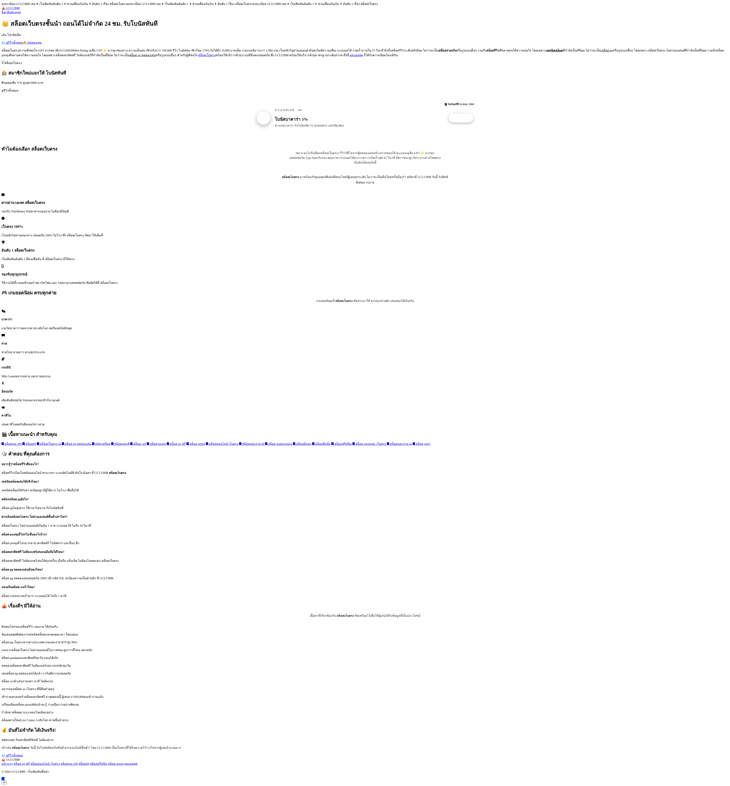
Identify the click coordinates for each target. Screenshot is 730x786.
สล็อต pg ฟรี (177, 444)
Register (16, 12)
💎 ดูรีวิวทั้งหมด (12, 42)
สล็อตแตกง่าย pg (400, 444)
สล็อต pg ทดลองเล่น (77, 444)
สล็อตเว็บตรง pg (50, 444)
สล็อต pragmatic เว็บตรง (370, 444)
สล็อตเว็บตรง (207, 55)
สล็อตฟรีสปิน (343, 444)
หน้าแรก (7, 763)
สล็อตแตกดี (121, 444)
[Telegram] (3, 778)
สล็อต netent (197, 444)
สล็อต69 (30, 444)
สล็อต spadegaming (279, 444)
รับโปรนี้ (463, 118)
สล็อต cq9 (139, 444)
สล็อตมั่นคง (303, 444)
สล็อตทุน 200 (13, 444)
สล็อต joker (422, 444)
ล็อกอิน (6, 12)
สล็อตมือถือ (322, 444)
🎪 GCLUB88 (11, 8)
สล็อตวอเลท (157, 444)
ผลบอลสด (356, 55)
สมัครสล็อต (102, 444)
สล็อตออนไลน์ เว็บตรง (223, 444)
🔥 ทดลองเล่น (32, 42)
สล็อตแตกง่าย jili (252, 444)
